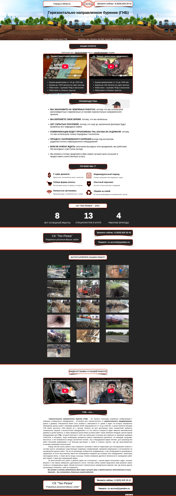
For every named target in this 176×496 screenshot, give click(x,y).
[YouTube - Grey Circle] (130, 494)
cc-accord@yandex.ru (119, 242)
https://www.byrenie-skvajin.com (66, 494)
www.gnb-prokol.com (59, 493)
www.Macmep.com (59, 492)
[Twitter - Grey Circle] (127, 494)
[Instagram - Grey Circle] (132, 494)
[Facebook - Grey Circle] (126, 494)
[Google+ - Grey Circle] (129, 494)
